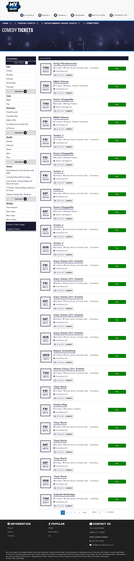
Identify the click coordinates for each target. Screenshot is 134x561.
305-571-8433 (98, 541)
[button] (27, 15)
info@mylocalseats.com (102, 545)
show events (103, 512)
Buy (117, 68)
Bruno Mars (53, 532)
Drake (51, 528)
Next (84, 513)
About (10, 528)
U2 (49, 536)
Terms (10, 532)
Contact (11, 536)
